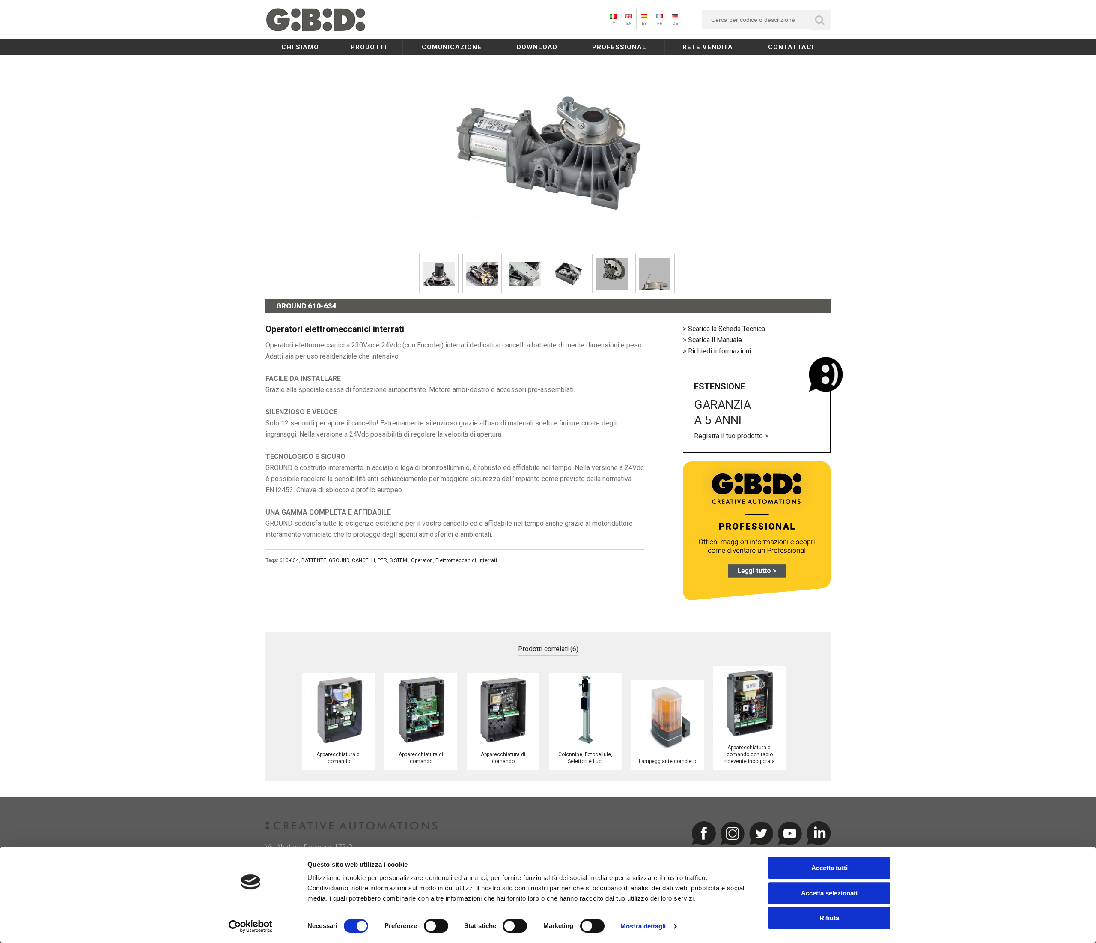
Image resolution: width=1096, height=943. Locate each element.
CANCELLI (363, 560)
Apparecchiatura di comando (338, 757)
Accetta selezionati (829, 893)
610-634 (289, 560)
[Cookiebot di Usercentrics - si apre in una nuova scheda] (250, 926)
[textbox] (766, 19)
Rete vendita (707, 47)
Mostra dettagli (643, 926)
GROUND (339, 560)
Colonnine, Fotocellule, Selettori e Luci (585, 757)
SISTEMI (399, 560)
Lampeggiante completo (667, 761)
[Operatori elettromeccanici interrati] (548, 246)
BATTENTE (313, 560)
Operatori (422, 560)
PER (382, 560)
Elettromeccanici (455, 560)
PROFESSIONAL (619, 47)
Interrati (488, 560)
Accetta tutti (829, 867)
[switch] (436, 926)
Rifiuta (829, 918)
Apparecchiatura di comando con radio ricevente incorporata (749, 754)
